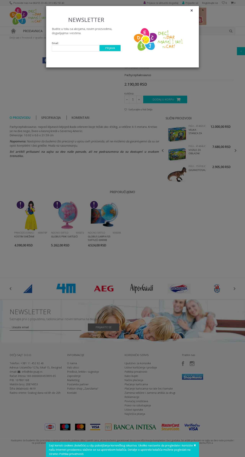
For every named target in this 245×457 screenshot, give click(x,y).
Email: (55, 43)
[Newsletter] (158, 38)
